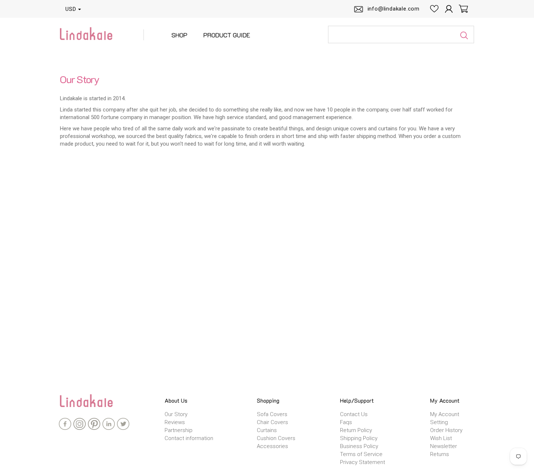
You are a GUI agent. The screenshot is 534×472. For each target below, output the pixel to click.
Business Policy (359, 446)
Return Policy (356, 430)
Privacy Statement (362, 462)
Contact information (189, 438)
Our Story (176, 414)
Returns (439, 454)
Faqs (346, 422)
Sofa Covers (272, 414)
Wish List (441, 438)
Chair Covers (272, 422)
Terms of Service (361, 454)
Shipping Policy (358, 438)
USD (70, 9)
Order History (446, 430)
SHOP (179, 35)
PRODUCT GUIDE (226, 35)
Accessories (272, 446)
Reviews (175, 422)
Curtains (267, 430)
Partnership (179, 430)
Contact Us (354, 414)
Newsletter (443, 446)
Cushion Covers (276, 438)
